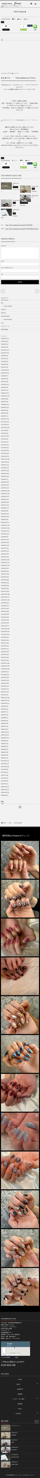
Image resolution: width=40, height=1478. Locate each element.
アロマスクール (5, 326)
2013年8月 (3, 571)
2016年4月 (3, 479)
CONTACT (18, 1413)
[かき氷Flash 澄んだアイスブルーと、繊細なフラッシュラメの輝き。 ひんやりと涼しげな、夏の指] (20, 1132)
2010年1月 (3, 694)
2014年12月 (4, 525)
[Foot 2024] (25, 201)
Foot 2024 (22, 205)
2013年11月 (4, 562)
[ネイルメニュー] (6, 188)
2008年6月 (3, 746)
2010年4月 (3, 686)
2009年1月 (3, 729)
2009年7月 (3, 712)
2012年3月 (3, 620)
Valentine (34, 191)
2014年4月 (3, 548)
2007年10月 (4, 766)
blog (2, 22)
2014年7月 (3, 539)
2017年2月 (3, 450)
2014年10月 (4, 531)
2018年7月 (3, 401)
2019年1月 (3, 390)
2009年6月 (3, 715)
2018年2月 (3, 416)
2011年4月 (3, 651)
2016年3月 (3, 482)
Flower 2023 (14, 1464)
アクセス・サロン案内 (18, 1399)
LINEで (21, 1362)
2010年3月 (3, 689)
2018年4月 (3, 410)
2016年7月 (3, 470)
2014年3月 (3, 551)
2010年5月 (3, 683)
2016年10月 (4, 462)
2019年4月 (3, 387)
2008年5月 (3, 749)
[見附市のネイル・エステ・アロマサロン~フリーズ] (11, 3)
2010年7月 (3, 677)
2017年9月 (3, 430)
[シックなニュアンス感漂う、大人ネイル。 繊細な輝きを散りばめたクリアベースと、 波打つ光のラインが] (20, 1170)
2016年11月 (4, 459)
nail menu (15, 187)
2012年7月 (3, 608)
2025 (14, 205)
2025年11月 (4, 338)
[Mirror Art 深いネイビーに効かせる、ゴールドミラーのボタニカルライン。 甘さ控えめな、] (20, 1209)
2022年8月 (3, 355)
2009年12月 (4, 697)
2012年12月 (4, 594)
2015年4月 (3, 513)
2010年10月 (4, 669)
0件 (14, 19)
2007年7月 (3, 775)
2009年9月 (3, 706)
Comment (3, 245)
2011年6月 (3, 646)
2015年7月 (3, 505)
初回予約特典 (4, 329)
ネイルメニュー (15, 1425)
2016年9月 (3, 465)
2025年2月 (3, 341)
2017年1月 (3, 453)
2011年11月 (4, 631)
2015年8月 (3, 502)
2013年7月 (3, 574)
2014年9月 (3, 534)
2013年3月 (3, 585)
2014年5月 (3, 545)
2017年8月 (3, 433)
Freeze (12, 1357)
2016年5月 (3, 476)
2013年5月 (3, 580)
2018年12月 (4, 393)
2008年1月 (3, 758)
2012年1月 (3, 625)
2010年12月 (4, 663)
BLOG (20, 1408)
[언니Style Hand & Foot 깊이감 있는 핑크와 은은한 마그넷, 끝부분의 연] (20, 937)
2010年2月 (3, 692)
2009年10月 (4, 703)
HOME (20, 1379)
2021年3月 (3, 364)
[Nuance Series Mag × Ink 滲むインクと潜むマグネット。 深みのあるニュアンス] (20, 1093)
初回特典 (20, 1394)
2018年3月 (3, 413)
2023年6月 (3, 347)
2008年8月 (3, 740)
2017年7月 (3, 436)
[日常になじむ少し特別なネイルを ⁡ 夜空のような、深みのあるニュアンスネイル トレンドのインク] (20, 1054)
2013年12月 (4, 559)
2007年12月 (4, 761)
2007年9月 (3, 769)
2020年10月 (4, 373)
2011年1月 (3, 660)
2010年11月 (4, 666)
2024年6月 (3, 344)
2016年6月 (3, 473)
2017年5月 (3, 442)
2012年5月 (3, 614)
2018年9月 (3, 399)
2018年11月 (4, 396)
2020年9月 (3, 376)
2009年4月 (3, 720)
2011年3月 (3, 654)
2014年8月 (3, 536)
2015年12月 (4, 490)
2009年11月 (4, 700)
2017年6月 (3, 439)
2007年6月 (3, 778)
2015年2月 (3, 519)
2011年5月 (3, 648)
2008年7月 (3, 743)
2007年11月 (4, 763)
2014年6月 (3, 542)
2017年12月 (4, 422)
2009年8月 (3, 709)
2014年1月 (3, 557)
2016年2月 (3, 485)
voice (2, 323)
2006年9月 (3, 795)
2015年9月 (3, 499)
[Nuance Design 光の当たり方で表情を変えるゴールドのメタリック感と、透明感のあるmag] (20, 1015)
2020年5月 (3, 378)
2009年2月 (3, 726)
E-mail (2, 267)
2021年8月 (3, 361)
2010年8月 (3, 674)
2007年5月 (3, 781)
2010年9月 (3, 671)
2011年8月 (3, 640)
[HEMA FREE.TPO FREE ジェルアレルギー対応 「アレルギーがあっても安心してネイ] (20, 860)
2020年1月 (3, 381)
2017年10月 (4, 427)
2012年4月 (3, 617)
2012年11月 (4, 597)
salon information (5, 316)
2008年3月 (3, 752)
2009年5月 (3, 717)
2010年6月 (3, 680)
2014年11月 (4, 528)
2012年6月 (3, 611)
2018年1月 (3, 419)
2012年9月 (3, 603)
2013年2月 (3, 588)
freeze (20, 19)
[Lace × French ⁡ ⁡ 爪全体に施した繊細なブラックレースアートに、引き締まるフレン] (20, 899)
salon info (3, 312)
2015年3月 (3, 516)
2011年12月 (4, 628)
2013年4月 (3, 582)
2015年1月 (3, 522)
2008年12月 (4, 732)
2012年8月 (3, 605)
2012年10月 (4, 600)
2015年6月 (3, 508)
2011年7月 (3, 643)
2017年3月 (3, 447)
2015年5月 (3, 511)
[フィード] (20, 807)
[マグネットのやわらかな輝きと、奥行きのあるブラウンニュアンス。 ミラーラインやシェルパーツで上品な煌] (20, 1248)
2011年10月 (4, 634)
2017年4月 (3, 445)
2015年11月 (4, 493)
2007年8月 (3, 772)
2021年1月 (3, 367)
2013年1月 (3, 591)
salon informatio (8, 319)
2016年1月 (3, 488)
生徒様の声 (20, 1389)
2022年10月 (4, 353)
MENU (18, 1384)
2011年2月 (3, 657)
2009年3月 (3, 723)
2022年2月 (3, 358)
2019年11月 (4, 384)
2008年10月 (4, 738)
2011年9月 (3, 637)
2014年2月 (3, 554)
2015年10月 (4, 496)
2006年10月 (4, 792)
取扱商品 (20, 1404)
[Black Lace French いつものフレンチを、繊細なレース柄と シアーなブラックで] (20, 1287)
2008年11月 (4, 735)
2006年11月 (4, 789)
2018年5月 (3, 407)
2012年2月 (3, 623)
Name (2, 261)
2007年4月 (3, 783)
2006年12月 (4, 786)
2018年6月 (3, 404)
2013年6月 (3, 577)
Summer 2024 (15, 1457)
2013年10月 (4, 565)
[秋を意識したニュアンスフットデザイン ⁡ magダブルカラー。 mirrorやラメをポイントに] (20, 976)
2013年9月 (3, 568)
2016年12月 (4, 456)
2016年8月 (3, 467)
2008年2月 (3, 755)
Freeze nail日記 (24, 202)
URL (2, 274)
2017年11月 (4, 424)
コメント (16, 160)
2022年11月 (4, 350)
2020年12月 (4, 370)
